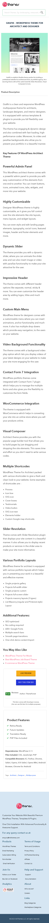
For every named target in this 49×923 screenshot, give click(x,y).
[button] (26, 673)
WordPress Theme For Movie (18, 656)
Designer (21, 775)
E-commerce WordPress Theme (20, 663)
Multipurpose (31, 775)
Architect (13, 775)
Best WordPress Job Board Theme (21, 659)
